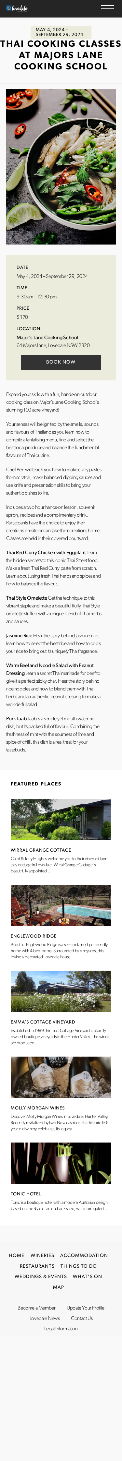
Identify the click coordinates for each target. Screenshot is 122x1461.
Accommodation (84, 1255)
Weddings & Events (41, 1277)
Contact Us (81, 1318)
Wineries (42, 1255)
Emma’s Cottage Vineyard (43, 1022)
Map (58, 1287)
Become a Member (36, 1308)
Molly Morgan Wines (38, 1108)
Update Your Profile (85, 1308)
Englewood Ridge (34, 936)
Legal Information (60, 1329)
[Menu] (107, 8)
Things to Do (79, 1266)
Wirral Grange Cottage (41, 850)
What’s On (87, 1277)
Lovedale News (45, 1318)
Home (16, 1255)
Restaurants (37, 1266)
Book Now (60, 362)
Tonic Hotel (26, 1194)
